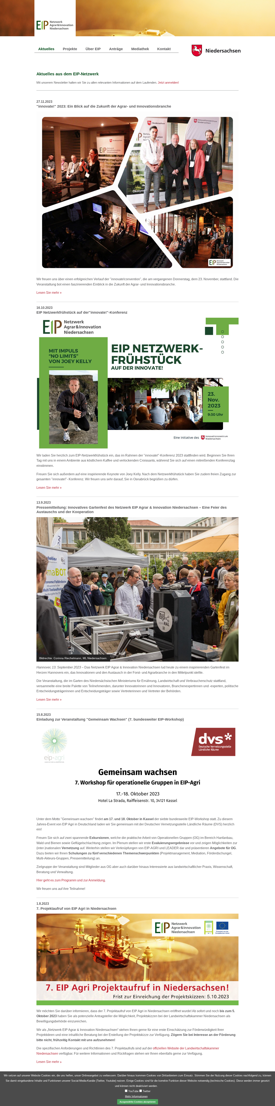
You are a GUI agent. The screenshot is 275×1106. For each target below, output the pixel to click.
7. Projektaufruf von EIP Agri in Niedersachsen (76, 909)
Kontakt (164, 49)
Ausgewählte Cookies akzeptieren (138, 1102)
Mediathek (140, 49)
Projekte (70, 49)
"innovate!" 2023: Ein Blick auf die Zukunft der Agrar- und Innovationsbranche (103, 106)
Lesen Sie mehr (49, 293)
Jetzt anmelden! (168, 82)
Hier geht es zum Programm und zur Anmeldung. (71, 880)
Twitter (146, 1091)
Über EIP (93, 49)
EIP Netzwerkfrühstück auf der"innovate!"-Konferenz (81, 312)
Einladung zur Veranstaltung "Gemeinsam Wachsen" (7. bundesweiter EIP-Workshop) (110, 719)
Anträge (116, 49)
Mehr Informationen (136, 1096)
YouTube (133, 1091)
